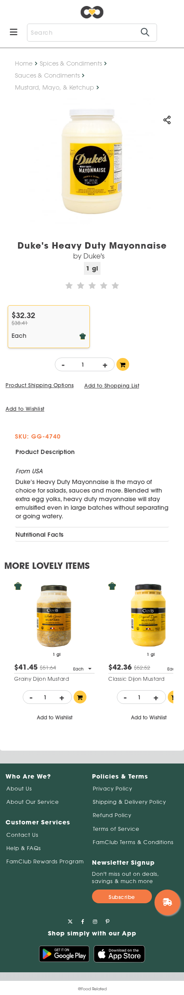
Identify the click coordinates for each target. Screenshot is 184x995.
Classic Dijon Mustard (136, 678)
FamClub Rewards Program (45, 861)
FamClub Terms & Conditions (133, 842)
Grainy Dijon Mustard (41, 678)
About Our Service (32, 802)
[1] (122, 364)
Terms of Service (116, 829)
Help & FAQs (23, 848)
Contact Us (22, 835)
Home (24, 63)
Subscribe (122, 897)
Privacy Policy (112, 788)
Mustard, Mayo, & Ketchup (54, 87)
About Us (19, 788)
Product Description (45, 452)
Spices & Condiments (71, 63)
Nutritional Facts (39, 534)
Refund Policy (112, 815)
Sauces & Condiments (47, 75)
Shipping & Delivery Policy (129, 802)
